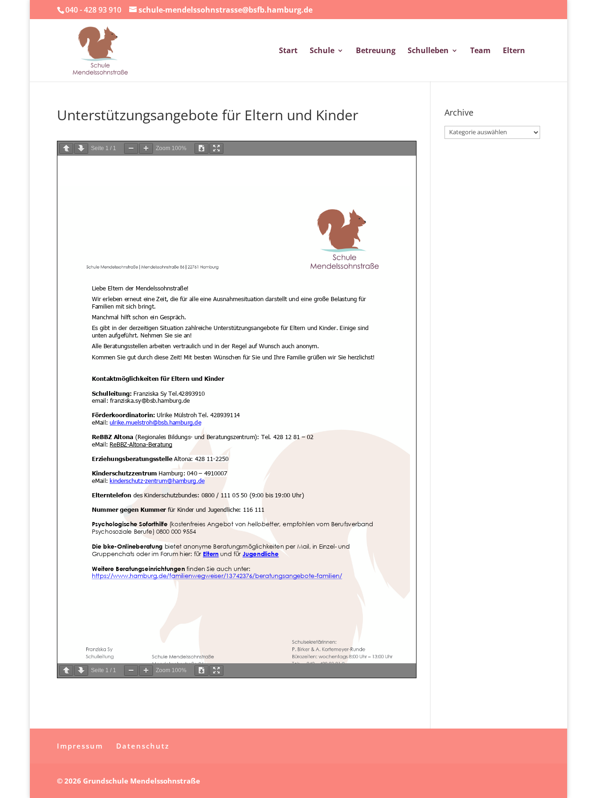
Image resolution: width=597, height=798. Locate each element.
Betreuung (376, 51)
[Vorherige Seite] (66, 148)
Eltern (514, 51)
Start (288, 51)
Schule (322, 51)
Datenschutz (142, 745)
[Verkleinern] (131, 148)
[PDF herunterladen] (201, 148)
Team (480, 51)
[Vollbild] (216, 148)
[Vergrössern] (146, 148)
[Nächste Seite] (81, 148)
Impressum (80, 745)
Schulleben (428, 51)
